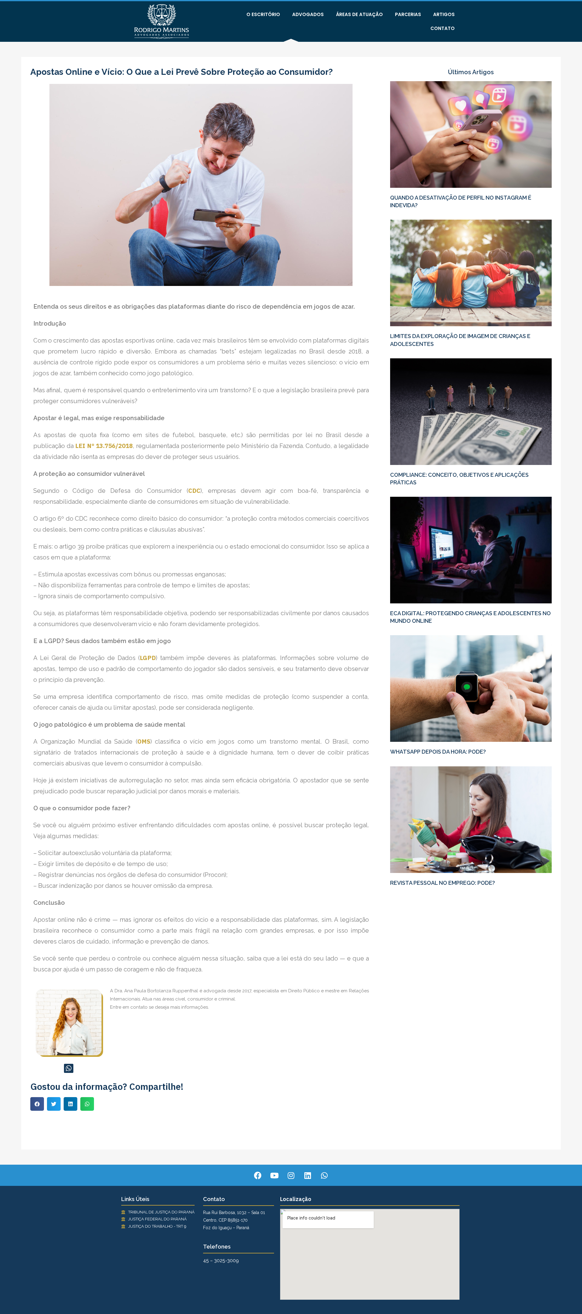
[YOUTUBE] (274, 1175)
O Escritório (263, 14)
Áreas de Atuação (359, 14)
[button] (37, 1104)
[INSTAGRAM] (291, 1175)
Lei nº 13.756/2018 (104, 446)
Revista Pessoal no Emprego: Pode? (442, 883)
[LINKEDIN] (307, 1175)
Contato (442, 28)
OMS (143, 741)
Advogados (308, 14)
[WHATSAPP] (68, 1068)
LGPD (148, 658)
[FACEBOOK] (257, 1175)
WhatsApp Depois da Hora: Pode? (438, 751)
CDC (194, 490)
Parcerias (408, 14)
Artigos (444, 14)
